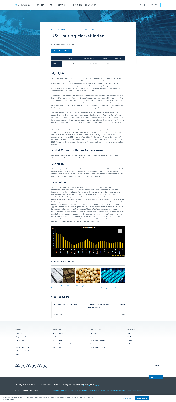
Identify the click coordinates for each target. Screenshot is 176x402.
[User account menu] (145, 5)
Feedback (156, 377)
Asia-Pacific (57, 347)
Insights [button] (77, 5)
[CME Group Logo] (22, 5)
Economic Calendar (59, 29)
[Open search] (141, 5)
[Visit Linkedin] (34, 366)
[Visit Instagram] (39, 366)
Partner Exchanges (60, 337)
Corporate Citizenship (23, 337)
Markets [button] (41, 5)
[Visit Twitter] (23, 366)
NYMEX (129, 340)
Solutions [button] (62, 5)
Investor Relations (22, 347)
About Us (18, 333)
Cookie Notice (75, 390)
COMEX (130, 344)
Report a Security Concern (135, 390)
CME (128, 333)
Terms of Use (83, 390)
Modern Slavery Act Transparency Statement (113, 390)
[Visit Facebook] (28, 366)
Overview (93, 333)
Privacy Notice (65, 390)
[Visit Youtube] (17, 366)
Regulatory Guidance (97, 340)
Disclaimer (56, 390)
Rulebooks (93, 337)
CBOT (129, 337)
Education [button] (91, 5)
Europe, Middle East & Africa (63, 344)
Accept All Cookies (142, 398)
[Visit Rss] (45, 366)
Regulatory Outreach (97, 347)
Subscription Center (22, 351)
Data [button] (51, 5)
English (156, 365)
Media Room (20, 340)
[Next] (121, 309)
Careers (18, 344)
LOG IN (154, 5)
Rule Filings (94, 344)
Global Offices (58, 333)
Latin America (58, 340)
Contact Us (19, 354)
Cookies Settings (127, 398)
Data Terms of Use (94, 390)
